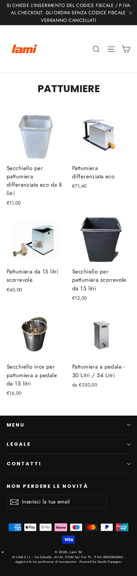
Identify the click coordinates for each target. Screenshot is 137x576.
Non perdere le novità (47, 486)
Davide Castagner (109, 561)
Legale (19, 444)
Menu (16, 425)
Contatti (24, 463)
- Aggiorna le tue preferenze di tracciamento (70, 559)
